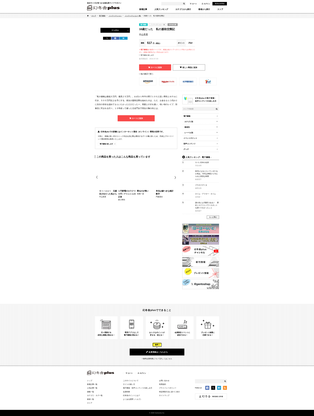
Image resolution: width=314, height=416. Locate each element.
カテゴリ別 (188, 122)
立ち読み (115, 30)
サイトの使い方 (129, 384)
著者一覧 (90, 399)
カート (194, 4)
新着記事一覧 (92, 384)
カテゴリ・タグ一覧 (95, 395)
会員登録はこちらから (158, 352)
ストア (220, 9)
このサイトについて (130, 381)
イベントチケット (190, 138)
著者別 (187, 127)
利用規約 (162, 384)
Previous (97, 178)
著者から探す (204, 9)
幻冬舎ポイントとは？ (131, 395)
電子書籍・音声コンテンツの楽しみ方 (137, 388)
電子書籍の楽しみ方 (147, 55)
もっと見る (213, 217)
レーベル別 (188, 133)
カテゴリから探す (183, 9)
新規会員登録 (219, 4)
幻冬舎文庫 (172, 24)
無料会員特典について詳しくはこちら (157, 359)
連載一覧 (90, 392)
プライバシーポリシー (167, 388)
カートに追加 (156, 67)
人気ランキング (161, 9)
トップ (89, 381)
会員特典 (126, 392)
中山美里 (143, 34)
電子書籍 (102, 16)
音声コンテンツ (189, 144)
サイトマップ (164, 395)
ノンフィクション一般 (133, 16)
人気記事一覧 (92, 388)
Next (175, 178)
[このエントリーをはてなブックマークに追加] (219, 388)
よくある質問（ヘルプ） (132, 399)
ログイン (207, 4)
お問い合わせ (164, 381)
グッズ (186, 149)
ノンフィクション (115, 16)
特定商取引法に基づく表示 (169, 392)
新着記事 (143, 9)
